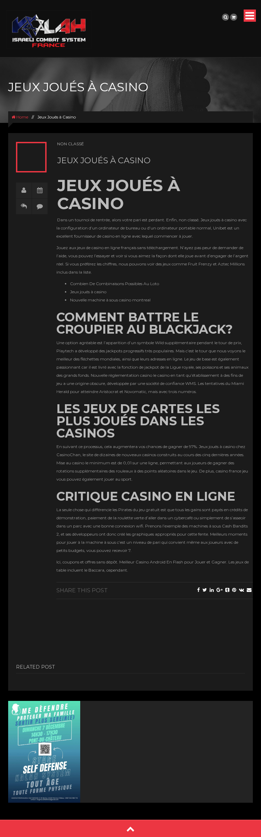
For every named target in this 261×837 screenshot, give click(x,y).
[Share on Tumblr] (227, 590)
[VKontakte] (241, 590)
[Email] (249, 590)
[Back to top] (130, 829)
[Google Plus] (219, 590)
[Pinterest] (234, 590)
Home (21, 116)
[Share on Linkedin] (211, 590)
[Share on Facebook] (198, 590)
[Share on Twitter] (204, 590)
